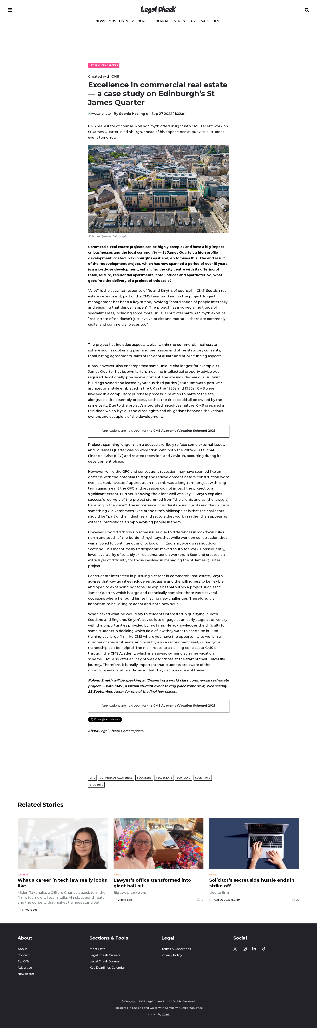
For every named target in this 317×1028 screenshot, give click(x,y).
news (117, 875)
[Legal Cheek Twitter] (235, 949)
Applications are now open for (159, 430)
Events (178, 21)
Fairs (193, 21)
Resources (141, 21)
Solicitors (202, 777)
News (100, 21)
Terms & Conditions (176, 949)
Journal (161, 21)
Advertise (25, 967)
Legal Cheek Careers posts (121, 731)
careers (23, 875)
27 (297, 899)
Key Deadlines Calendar (107, 967)
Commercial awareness (116, 777)
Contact (24, 955)
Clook (166, 1014)
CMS (115, 76)
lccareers (144, 777)
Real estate (164, 777)
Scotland (183, 777)
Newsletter (26, 974)
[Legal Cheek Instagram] (245, 949)
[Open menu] (10, 10)
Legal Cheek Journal (105, 961)
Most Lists (118, 21)
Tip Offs (24, 961)
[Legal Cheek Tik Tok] (264, 949)
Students (96, 784)
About (22, 949)
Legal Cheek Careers (104, 65)
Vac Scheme (211, 21)
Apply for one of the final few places (145, 691)
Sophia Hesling (132, 114)
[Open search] (307, 10)
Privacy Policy (171, 955)
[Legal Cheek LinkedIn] (254, 949)
